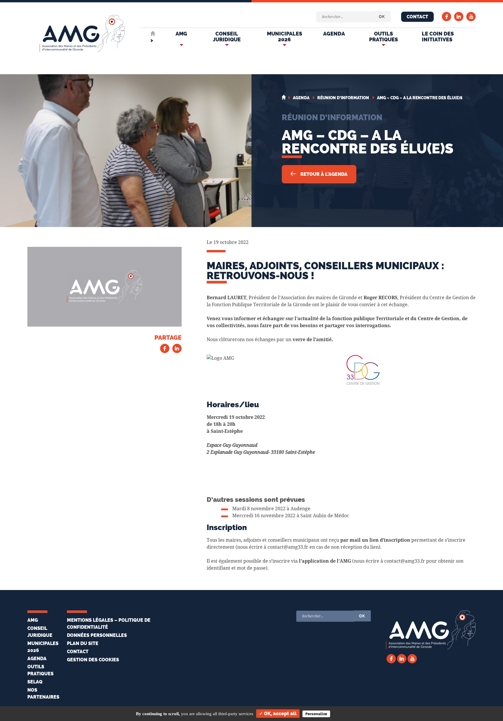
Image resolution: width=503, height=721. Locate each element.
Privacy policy (349, 713)
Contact (417, 17)
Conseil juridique (227, 36)
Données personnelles (97, 635)
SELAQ (34, 682)
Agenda (334, 34)
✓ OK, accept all (278, 713)
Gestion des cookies (93, 659)
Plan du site (82, 643)
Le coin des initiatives (438, 36)
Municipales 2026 (284, 36)
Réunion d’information (332, 117)
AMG (181, 34)
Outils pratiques (383, 36)
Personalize (316, 714)
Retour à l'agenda (323, 174)
